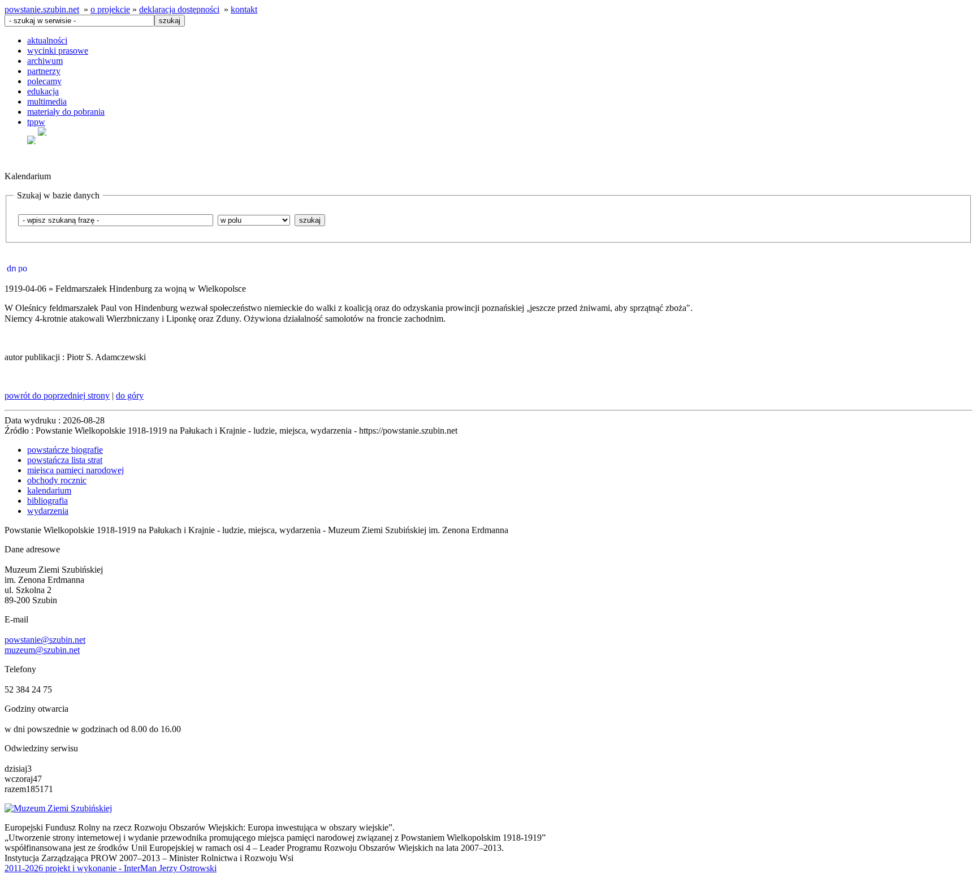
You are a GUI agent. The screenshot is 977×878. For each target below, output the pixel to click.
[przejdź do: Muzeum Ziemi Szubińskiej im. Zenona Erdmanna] (58, 808)
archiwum (45, 61)
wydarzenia (47, 511)
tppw (36, 122)
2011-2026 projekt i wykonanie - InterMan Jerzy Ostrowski (111, 868)
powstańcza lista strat (64, 460)
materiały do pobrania (66, 111)
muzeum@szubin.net (42, 650)
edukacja (43, 91)
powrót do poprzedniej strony (57, 395)
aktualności (47, 40)
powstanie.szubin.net (42, 9)
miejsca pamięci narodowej (75, 470)
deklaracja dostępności (179, 9)
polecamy (44, 81)
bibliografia (47, 500)
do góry (130, 395)
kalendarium (49, 490)
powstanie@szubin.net (45, 640)
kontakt (244, 9)
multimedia (47, 101)
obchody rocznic (57, 480)
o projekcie (110, 9)
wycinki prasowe (57, 50)
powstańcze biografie (65, 450)
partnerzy (43, 71)
